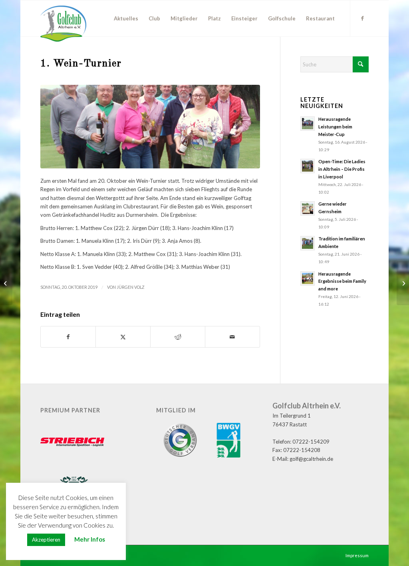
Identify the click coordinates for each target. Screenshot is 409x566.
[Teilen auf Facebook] (68, 336)
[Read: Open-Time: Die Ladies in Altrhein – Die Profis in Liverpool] (307, 166)
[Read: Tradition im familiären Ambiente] (307, 243)
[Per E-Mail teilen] (232, 336)
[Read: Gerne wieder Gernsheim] (307, 208)
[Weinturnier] (150, 126)
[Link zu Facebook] (363, 18)
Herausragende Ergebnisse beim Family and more (342, 281)
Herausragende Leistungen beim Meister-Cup (335, 126)
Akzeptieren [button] (46, 539)
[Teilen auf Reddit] (178, 336)
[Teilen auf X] (123, 336)
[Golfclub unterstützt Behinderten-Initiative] (403, 283)
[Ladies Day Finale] (6, 283)
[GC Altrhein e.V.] (63, 24)
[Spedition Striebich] (72, 442)
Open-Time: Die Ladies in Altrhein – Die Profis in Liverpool (341, 169)
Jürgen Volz (131, 287)
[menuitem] (126, 18)
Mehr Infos (89, 539)
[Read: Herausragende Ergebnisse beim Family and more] (307, 278)
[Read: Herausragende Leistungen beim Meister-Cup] (307, 123)
